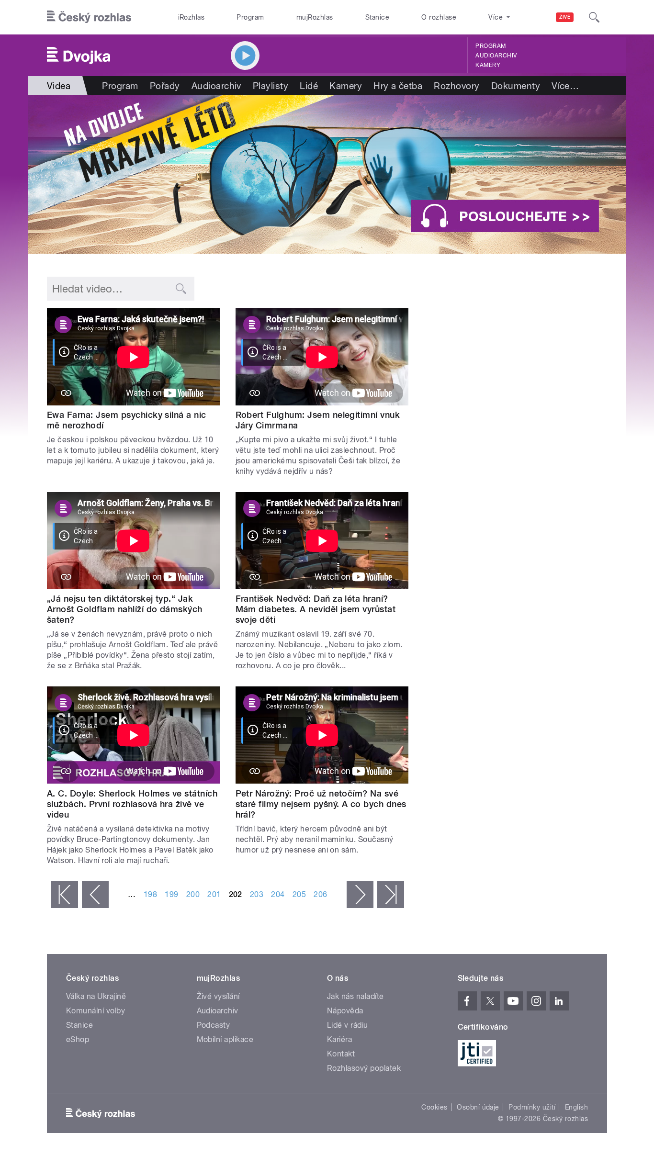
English (576, 1107)
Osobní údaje (478, 1107)
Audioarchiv (496, 55)
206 (320, 894)
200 (193, 894)
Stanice (377, 17)
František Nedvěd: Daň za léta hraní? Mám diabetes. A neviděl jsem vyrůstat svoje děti (316, 609)
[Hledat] (594, 17)
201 (214, 894)
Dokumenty (515, 85)
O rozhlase (438, 17)
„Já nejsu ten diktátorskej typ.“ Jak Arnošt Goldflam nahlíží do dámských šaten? (125, 609)
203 (256, 894)
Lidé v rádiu (347, 1025)
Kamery (487, 65)
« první (64, 894)
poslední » (390, 894)
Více (565, 85)
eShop (77, 1039)
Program (250, 17)
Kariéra (339, 1039)
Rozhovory (456, 85)
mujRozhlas (314, 17)
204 (277, 894)
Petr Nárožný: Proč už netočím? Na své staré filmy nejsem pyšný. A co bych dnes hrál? (321, 803)
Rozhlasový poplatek (364, 1068)
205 (299, 894)
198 (150, 894)
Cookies (434, 1107)
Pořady (165, 85)
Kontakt (341, 1053)
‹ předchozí (95, 894)
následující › (360, 894)
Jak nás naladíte (355, 996)
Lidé (309, 85)
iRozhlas (191, 17)
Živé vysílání (218, 996)
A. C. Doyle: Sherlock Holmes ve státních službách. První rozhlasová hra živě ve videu (132, 803)
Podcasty (213, 1025)
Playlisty (270, 85)
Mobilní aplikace (225, 1039)
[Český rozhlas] (89, 17)
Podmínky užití (531, 1107)
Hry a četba (397, 85)
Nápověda (345, 1010)
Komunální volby (95, 1010)
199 (171, 894)
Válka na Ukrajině (96, 996)
